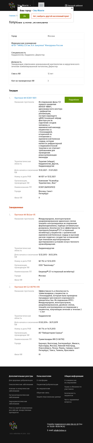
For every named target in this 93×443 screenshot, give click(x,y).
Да (24, 16)
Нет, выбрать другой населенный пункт (51, 16)
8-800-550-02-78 (71, 424)
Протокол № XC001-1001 (25, 98)
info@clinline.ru (60, 430)
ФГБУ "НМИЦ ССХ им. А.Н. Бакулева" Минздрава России (37, 45)
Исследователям (43, 389)
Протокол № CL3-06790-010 (27, 287)
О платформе (42, 380)
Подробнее (74, 100)
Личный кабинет (75, 5)
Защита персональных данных (49, 397)
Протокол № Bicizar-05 (24, 214)
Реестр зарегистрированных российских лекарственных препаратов (20, 410)
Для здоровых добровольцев (21, 380)
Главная (12, 16)
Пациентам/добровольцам (47, 384)
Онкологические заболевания (21, 384)
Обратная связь (43, 393)
